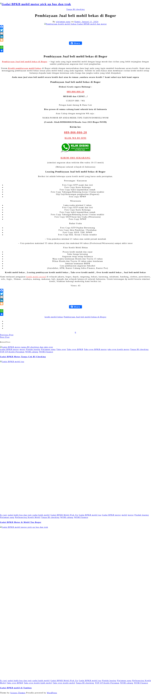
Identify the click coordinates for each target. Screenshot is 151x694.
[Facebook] (75, 26)
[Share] (75, 50)
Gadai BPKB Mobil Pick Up (64, 515)
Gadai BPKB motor (9, 349)
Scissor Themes (17, 693)
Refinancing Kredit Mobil (27, 517)
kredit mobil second (36, 277)
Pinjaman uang (48, 349)
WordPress (52, 693)
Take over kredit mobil (64, 683)
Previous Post (6, 335)
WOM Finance (46, 352)
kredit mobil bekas (54, 317)
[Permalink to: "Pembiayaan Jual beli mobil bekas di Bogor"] (75, 24)
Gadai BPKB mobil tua (90, 515)
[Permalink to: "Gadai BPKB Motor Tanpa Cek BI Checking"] (26, 347)
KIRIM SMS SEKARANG (75, 157)
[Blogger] (75, 40)
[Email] (75, 33)
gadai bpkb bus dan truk (20, 515)
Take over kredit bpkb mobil (38, 683)
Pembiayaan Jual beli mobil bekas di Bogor (85, 317)
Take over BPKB (75, 349)
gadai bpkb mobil (41, 515)
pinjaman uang (63, 22)
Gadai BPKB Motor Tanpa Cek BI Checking (23, 357)
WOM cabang (31, 352)
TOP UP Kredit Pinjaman (12, 352)
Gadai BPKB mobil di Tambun (16, 688)
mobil (124, 515)
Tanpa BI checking (75, 9)
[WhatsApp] (75, 47)
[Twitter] (75, 30)
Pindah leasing (33, 349)
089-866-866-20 (75, 91)
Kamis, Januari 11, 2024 (86, 22)
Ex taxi (3, 515)
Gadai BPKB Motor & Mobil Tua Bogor (20, 522)
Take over (61, 349)
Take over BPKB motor (95, 349)
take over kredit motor (119, 349)
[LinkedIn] (75, 36)
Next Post (5, 337)
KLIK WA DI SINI (75, 138)
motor (22, 349)
